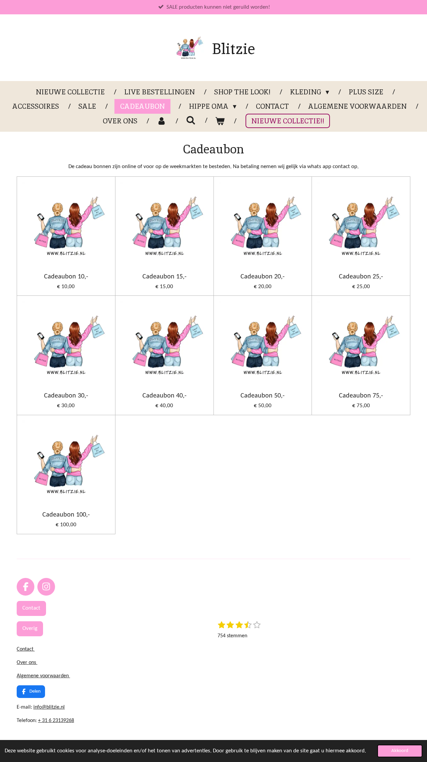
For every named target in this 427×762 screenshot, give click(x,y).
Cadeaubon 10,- (66, 276)
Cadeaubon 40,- (164, 396)
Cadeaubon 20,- (263, 276)
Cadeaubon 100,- (66, 515)
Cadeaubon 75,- (361, 396)
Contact (26, 649)
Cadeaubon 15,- (164, 276)
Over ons (27, 662)
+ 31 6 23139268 (56, 720)
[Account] (161, 121)
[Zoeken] (190, 120)
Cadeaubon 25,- (361, 276)
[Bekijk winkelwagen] (220, 121)
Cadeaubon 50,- (263, 396)
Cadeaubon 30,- (66, 396)
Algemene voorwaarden (43, 676)
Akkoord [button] (399, 750)
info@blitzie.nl (49, 707)
